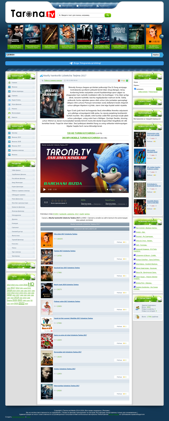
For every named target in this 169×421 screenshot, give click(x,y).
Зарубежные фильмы (19, 174)
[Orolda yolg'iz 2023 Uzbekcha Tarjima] (119, 34)
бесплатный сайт (18, 417)
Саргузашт (15, 227)
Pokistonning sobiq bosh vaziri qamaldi (153, 134)
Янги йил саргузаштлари (20, 203)
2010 (17, 293)
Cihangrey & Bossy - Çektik (146, 255)
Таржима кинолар (18, 150)
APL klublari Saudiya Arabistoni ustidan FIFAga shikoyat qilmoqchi (153, 169)
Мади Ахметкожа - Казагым (146, 268)
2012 (13, 293)
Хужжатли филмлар (18, 207)
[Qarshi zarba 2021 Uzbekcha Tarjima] (67, 34)
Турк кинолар (16, 252)
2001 (25, 293)
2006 (21, 293)
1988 (21, 295)
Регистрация (153, 92)
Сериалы (15, 96)
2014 (17, 288)
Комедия (15, 223)
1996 (24, 300)
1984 (33, 291)
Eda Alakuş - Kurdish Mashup (147, 264)
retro (8, 303)
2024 (26, 303)
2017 (77, 214)
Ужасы (14, 248)
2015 (13, 285)
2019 (16, 298)
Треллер (14, 133)
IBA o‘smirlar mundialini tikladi (152, 151)
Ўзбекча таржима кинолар (53, 80)
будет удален (114, 414)
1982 (25, 291)
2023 (16, 303)
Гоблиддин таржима (18, 195)
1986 (32, 295)
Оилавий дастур (17, 231)
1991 (21, 288)
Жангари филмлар (18, 211)
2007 (29, 291)
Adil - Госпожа (141, 245)
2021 (20, 300)
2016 (25, 285)
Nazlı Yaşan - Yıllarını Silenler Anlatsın (145, 278)
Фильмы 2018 (16, 141)
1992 (20, 298)
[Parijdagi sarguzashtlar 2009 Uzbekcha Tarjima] (85, 34)
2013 (9, 285)
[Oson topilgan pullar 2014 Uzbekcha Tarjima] (102, 34)
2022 (21, 303)
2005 (18, 291)
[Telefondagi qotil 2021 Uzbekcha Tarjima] (33, 34)
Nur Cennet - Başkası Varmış (147, 228)
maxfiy (81, 214)
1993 (8, 288)
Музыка (14, 109)
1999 (29, 293)
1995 (22, 291)
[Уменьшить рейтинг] (119, 81)
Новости (14, 117)
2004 (14, 291)
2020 (14, 300)
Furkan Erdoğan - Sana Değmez (148, 260)
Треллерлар (16, 256)
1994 (13, 295)
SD (31, 300)
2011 (17, 285)
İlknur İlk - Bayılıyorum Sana (146, 272)
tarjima (87, 214)
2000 (12, 298)
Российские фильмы (18, 178)
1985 (28, 295)
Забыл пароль (143, 92)
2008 (21, 285)
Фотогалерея (16, 113)
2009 (9, 293)
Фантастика (16, 236)
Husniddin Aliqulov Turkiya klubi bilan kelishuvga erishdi (153, 202)
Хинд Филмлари (17, 182)
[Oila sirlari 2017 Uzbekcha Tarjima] (154, 34)
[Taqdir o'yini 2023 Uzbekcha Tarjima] (50, 34)
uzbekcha (70, 214)
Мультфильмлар (17, 199)
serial (25, 288)
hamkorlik (62, 214)
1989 (32, 293)
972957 (56, 214)
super (28, 300)
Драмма (14, 219)
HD (31, 284)
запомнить (140, 89)
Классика (15, 244)
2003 (25, 298)
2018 (9, 290)
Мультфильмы (16, 104)
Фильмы (14, 87)
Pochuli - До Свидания (145, 236)
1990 (25, 295)
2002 (29, 288)
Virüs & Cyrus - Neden (144, 241)
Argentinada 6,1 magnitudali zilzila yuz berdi (154, 185)
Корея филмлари (17, 187)
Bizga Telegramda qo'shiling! (87, 63)
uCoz (28, 417)
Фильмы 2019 (16, 137)
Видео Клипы (16, 100)
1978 (12, 303)
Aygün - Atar (141, 232)
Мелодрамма (16, 215)
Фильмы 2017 (16, 146)
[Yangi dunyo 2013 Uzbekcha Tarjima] (15, 34)
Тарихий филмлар (18, 240)
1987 (8, 298)
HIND (9, 295)
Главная (14, 82)
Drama (9, 300)
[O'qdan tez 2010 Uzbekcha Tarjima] (136, 34)
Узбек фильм (16, 170)
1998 (28, 298)
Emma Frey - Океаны (144, 283)
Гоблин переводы (17, 91)
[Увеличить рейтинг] (127, 81)
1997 (18, 295)
